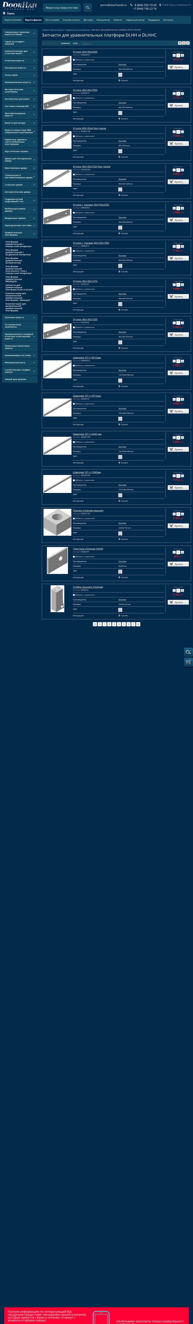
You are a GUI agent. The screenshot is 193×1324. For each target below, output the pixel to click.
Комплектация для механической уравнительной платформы (16, 307)
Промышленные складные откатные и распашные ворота (19, 336)
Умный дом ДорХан (15, 379)
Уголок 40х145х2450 (85, 52)
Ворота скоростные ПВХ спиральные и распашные (19, 131)
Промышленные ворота (18, 82)
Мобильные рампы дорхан (15, 209)
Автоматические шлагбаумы (14, 90)
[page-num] (133, 624)
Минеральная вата (15, 362)
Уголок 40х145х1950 (85, 90)
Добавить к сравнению (85, 59)
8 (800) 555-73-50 (146, 5)
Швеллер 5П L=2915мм (87, 396)
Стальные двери (14, 184)
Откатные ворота (14, 60)
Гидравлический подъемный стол (14, 200)
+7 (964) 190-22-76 (145, 8)
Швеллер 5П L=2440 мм (87, 434)
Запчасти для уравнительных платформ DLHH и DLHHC (19, 287)
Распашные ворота (15, 67)
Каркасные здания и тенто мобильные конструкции (16, 141)
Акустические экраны (16, 151)
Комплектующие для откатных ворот (16, 52)
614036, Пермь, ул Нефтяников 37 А (176, 5)
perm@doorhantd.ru (113, 5)
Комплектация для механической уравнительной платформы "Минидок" (18, 296)
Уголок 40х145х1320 (85, 319)
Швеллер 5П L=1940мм (87, 472)
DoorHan (122, 64)
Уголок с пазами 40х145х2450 (91, 204)
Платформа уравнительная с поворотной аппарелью (19, 244)
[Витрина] (184, 43)
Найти (88, 7)
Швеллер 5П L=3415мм (87, 357)
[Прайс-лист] (188, 43)
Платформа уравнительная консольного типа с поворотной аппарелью (19, 270)
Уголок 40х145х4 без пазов (89, 128)
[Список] (180, 43)
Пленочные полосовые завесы (17, 346)
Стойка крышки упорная (88, 587)
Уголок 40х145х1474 (85, 281)
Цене (75, 43)
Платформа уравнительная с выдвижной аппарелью (18, 252)
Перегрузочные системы (18, 225)
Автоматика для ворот (17, 98)
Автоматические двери (18, 191)
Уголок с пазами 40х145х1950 (91, 243)
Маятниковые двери (16, 167)
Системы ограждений (17, 106)
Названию (65, 43)
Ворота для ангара (15, 122)
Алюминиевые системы (18, 355)
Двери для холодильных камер (18, 159)
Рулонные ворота (14, 317)
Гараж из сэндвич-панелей (15, 42)
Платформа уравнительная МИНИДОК (14, 279)
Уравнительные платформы (13, 233)
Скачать (124, 80)
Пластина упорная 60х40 (88, 548)
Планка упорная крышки (88, 510)
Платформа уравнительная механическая (14, 260)
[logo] (19, 5)
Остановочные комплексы (13, 325)
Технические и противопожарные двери (18, 176)
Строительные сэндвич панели (17, 370)
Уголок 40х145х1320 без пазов (91, 166)
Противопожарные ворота (15, 114)
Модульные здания (15, 218)
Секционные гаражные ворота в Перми (17, 33)
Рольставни (11, 74)
